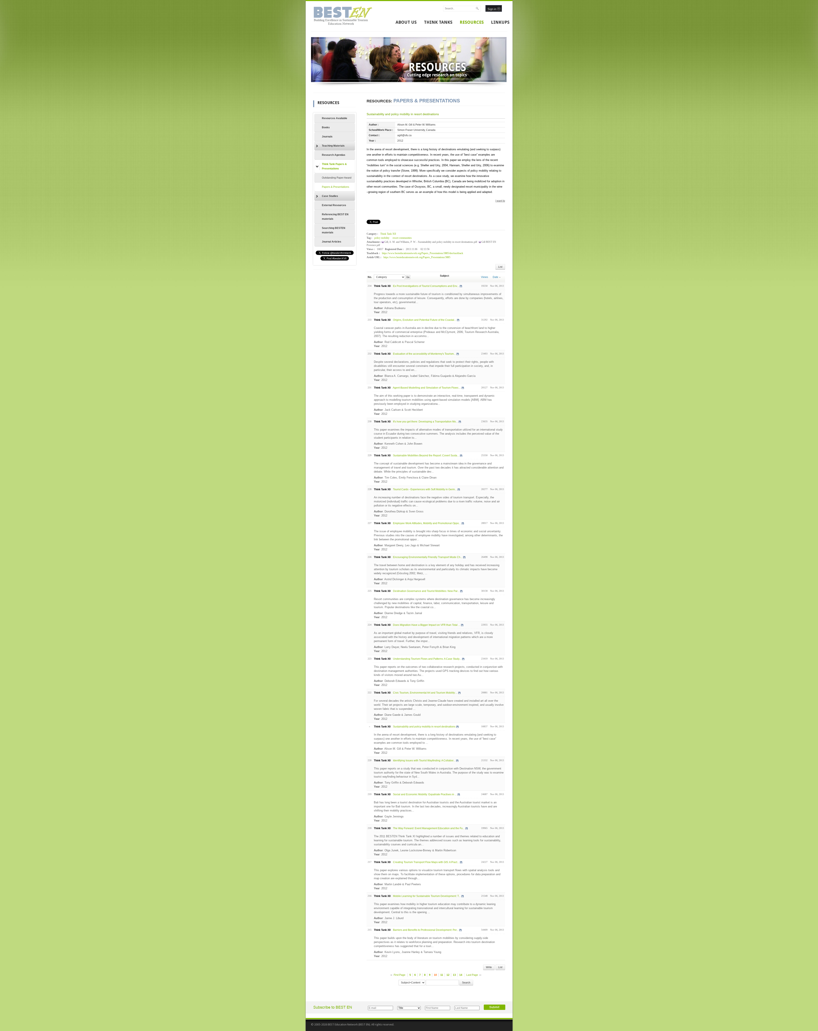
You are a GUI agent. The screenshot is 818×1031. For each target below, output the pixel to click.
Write (489, 967)
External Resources (334, 205)
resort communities (402, 237)
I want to (500, 200)
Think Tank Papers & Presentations (334, 166)
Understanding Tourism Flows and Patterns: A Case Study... (427, 658)
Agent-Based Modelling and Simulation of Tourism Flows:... (427, 387)
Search (466, 982)
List (500, 266)
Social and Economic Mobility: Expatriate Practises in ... (425, 794)
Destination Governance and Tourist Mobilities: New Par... (426, 591)
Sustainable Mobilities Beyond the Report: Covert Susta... (426, 455)
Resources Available (334, 118)
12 (447, 974)
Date (495, 277)
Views (484, 277)
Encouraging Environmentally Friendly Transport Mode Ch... (427, 557)
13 (454, 974)
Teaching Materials (333, 145)
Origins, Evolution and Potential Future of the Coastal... (424, 319)
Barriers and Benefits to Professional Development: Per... (425, 929)
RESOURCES (472, 22)
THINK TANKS (438, 22)
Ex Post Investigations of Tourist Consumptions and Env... (426, 286)
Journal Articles (331, 241)
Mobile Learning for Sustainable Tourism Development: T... (427, 896)
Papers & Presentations (335, 186)
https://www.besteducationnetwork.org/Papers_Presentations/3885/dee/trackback (422, 253)
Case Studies (330, 196)
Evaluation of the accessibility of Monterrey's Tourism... (424, 353)
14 (460, 974)
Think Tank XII (388, 233)
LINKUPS (500, 22)
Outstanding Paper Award (336, 177)
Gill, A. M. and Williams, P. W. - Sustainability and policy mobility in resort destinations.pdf (431, 241)
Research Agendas (333, 154)
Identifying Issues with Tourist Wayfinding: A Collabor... (424, 760)
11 (441, 974)
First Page (399, 974)
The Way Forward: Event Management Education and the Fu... (429, 828)
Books (326, 127)
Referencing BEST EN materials (335, 216)
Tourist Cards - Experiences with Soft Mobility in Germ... (425, 489)
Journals (327, 136)
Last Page (472, 974)
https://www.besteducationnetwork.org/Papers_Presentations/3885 (416, 257)
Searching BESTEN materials (333, 230)
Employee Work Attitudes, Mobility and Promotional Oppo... (427, 523)
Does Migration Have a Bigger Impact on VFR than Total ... (426, 624)
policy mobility (381, 237)
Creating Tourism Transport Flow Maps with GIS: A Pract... (426, 862)
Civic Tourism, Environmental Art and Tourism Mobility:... (425, 692)
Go (407, 277)
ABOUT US (406, 22)
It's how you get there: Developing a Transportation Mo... (425, 421)
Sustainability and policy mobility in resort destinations (403, 114)
